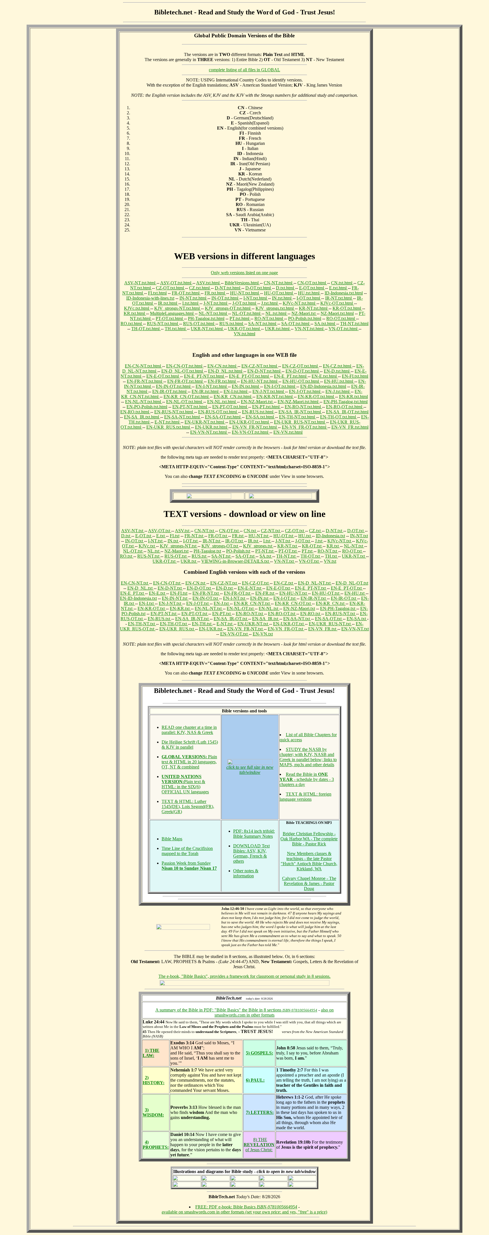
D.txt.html (285, 287)
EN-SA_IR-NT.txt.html (300, 411)
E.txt (161, 535)
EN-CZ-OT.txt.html (300, 366)
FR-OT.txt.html (186, 293)
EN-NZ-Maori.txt (257, 401)
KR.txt (333, 546)
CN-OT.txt (229, 530)
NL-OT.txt (133, 551)
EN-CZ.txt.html (337, 366)
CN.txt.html (342, 282)
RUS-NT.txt (148, 556)
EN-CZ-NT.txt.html (259, 366)
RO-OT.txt (352, 551)
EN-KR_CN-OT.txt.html (187, 396)
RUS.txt (199, 556)
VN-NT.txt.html (310, 328)
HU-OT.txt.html (279, 293)
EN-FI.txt (178, 593)
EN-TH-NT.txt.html (297, 416)
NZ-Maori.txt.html (337, 313)
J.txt (319, 540)
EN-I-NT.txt (234, 598)
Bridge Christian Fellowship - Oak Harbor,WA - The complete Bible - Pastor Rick (309, 838)
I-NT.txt (156, 540)
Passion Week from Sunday (189, 866)
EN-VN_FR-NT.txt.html (255, 427)
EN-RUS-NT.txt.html (174, 411)
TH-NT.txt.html (354, 323)
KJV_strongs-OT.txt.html (228, 308)
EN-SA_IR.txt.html (142, 416)
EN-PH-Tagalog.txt (338, 608)
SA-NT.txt (221, 556)
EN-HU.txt (355, 593)
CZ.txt (315, 530)
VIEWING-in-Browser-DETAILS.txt (235, 561)
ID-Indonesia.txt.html (344, 293)
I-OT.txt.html (309, 298)
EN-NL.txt (269, 608)
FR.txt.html (215, 293)
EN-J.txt (222, 603)
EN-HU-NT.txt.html (259, 381)
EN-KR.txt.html (353, 396)
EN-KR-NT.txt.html (275, 396)
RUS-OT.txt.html (199, 323)
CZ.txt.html (200, 287)
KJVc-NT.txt (339, 540)
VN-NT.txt (284, 561)
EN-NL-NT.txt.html (143, 401)
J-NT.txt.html (215, 303)
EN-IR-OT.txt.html (170, 391)
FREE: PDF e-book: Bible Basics (246, 1206)
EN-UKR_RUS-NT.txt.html (300, 422)
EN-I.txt (147, 603)
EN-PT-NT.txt (164, 613)
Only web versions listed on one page (244, 272)
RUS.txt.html (231, 323)
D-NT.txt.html (228, 287)
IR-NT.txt (212, 540)
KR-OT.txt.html (347, 308)
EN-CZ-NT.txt (224, 583)
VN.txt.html (244, 333)
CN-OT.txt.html (312, 282)
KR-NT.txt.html (314, 308)
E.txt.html (338, 287)
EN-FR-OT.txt (237, 593)
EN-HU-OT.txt (326, 593)
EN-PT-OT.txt (194, 613)
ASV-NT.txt (132, 530)
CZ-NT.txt (271, 530)
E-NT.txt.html (168, 422)
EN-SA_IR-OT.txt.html (347, 411)
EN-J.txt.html (338, 391)
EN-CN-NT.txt (135, 583)
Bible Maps (172, 838)
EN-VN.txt (263, 634)
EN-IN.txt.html (246, 386)
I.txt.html (191, 303)
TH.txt (331, 556)
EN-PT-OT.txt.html (230, 406)
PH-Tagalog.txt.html (206, 318)
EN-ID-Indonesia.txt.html (323, 386)
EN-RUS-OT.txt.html (218, 411)
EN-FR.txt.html (222, 381)
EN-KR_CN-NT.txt (252, 603)
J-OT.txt (303, 540)
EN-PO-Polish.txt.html (146, 406)
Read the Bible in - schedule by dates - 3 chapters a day (307, 779)
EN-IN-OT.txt (205, 598)
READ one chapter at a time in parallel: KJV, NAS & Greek (189, 730)
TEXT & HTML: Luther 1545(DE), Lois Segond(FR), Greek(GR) (188, 806)
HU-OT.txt (283, 535)
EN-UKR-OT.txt (289, 623)
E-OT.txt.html (312, 287)
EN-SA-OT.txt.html (223, 416)
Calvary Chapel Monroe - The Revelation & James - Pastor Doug (309, 883)
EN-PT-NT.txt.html (190, 406)
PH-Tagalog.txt (207, 551)
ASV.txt (182, 530)
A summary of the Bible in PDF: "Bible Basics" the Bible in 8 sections (236, 1010)
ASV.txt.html (208, 282)
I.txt (267, 540)
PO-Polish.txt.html (304, 318)
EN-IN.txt (259, 598)
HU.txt (305, 535)
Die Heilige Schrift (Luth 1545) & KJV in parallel (190, 744)
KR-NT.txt (287, 546)
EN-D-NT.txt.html (264, 371)
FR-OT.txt (218, 535)
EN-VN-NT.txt (355, 628)
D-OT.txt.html (258, 287)
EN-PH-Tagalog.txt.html (345, 401)
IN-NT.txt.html (193, 298)
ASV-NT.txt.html (140, 282)
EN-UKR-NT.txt (253, 623)
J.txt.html (270, 303)
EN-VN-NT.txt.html (209, 432)
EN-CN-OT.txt (167, 583)
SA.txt (265, 556)
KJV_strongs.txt (258, 546)
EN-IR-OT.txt (344, 598)
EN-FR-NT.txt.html (145, 381)
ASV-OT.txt (159, 530)
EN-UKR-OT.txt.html (249, 422)
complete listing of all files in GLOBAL (244, 69)
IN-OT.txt (134, 540)
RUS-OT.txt (176, 556)
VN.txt (330, 561)
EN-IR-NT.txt (314, 598)
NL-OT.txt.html (246, 313)
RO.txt (126, 556)
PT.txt (308, 551)
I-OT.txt (191, 540)
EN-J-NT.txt (170, 603)
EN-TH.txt (202, 623)
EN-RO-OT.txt (282, 613)
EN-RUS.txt (159, 618)
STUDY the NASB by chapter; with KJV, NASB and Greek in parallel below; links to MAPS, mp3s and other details (308, 757)
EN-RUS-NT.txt (340, 613)
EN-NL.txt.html (222, 401)
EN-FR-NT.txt (206, 593)
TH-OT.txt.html (146, 328)
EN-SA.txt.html (260, 416)
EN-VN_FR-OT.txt (286, 628)
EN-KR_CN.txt (331, 603)
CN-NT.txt (204, 530)
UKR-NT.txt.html (207, 328)
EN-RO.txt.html (135, 411)
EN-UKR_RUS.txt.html (168, 427)
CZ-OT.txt (295, 530)
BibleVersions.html (242, 282)
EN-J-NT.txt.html (268, 391)
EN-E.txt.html (325, 376)
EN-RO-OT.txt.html (344, 406)
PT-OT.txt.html (170, 318)
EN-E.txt (157, 593)
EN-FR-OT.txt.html (185, 381)
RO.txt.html (132, 323)
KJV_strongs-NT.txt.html (177, 308)
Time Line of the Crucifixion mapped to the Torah (187, 851)
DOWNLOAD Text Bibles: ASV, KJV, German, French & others (251, 853)
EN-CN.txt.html (222, 366)
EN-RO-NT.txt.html (303, 406)
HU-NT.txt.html (245, 293)
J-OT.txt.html (244, 303)
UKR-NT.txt (354, 556)
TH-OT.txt (311, 556)
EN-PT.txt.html (266, 406)
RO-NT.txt (328, 551)
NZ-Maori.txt (304, 313)
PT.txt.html (240, 318)
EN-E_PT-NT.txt (311, 588)
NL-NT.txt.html (213, 313)
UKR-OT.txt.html (244, 328)
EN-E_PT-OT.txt (347, 588)
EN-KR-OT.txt (152, 608)
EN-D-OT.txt (199, 588)
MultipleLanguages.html (172, 313)
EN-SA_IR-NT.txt (192, 618)
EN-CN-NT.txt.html (143, 366)
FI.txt (174, 535)
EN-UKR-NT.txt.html (205, 422)
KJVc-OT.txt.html (337, 303)
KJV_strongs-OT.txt (220, 546)
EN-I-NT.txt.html (212, 386)
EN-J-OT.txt (198, 603)
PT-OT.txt (288, 551)
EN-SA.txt (357, 618)
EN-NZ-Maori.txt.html (298, 401)
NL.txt (153, 551)
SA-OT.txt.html (295, 323)
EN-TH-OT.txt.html (338, 416)
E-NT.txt (224, 623)
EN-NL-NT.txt (209, 608)
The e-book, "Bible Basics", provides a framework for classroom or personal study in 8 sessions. (244, 976)
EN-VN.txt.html (288, 432)
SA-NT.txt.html (262, 323)
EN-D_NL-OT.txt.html (182, 371)
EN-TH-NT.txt (142, 623)
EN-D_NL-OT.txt (352, 583)
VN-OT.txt (309, 561)
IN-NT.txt (359, 535)
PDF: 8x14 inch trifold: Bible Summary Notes (254, 834)
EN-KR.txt (180, 608)
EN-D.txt (225, 588)
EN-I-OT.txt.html (280, 386)
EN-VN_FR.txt (322, 628)
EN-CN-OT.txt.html (184, 366)
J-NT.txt (283, 540)
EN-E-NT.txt (250, 588)
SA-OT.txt (245, 556)
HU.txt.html (309, 293)
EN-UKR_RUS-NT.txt (330, 623)
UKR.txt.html (278, 328)
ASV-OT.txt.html (176, 282)
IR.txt (253, 540)
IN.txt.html (282, 298)
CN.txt (250, 530)
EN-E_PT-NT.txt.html (204, 376)
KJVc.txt (147, 546)
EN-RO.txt (310, 613)
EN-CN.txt (195, 583)
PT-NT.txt (264, 551)
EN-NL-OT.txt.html (184, 401)
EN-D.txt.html (337, 371)
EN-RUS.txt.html (258, 411)
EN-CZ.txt (284, 583)
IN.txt (173, 540)
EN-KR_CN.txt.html (233, 396)
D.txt (126, 535)
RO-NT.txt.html (269, 318)
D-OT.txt (356, 530)
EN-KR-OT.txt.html (316, 396)
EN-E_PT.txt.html (291, 376)
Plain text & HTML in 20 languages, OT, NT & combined (189, 761)
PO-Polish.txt (238, 551)
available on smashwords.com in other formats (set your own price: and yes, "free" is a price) (244, 1212)
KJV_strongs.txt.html (275, 308)
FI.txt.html (157, 293)
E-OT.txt (143, 535)
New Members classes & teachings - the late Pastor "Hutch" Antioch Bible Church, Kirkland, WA (309, 861)
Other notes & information (245, 873)
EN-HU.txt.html (339, 381)
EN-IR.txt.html (206, 391)
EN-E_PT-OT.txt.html (249, 376)
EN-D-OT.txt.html (303, 371)
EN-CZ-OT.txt (256, 583)
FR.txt (238, 535)
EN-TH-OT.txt (174, 623)
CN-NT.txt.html (278, 282)
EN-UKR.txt (211, 628)
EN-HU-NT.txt (293, 593)
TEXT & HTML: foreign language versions (305, 797)
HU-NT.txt (258, 535)
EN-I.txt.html (236, 391)
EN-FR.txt (265, 593)
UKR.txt (189, 561)
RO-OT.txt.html (341, 318)
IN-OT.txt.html (225, 298)
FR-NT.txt (194, 535)
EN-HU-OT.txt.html (301, 381)
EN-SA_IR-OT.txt (231, 618)
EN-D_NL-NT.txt (315, 583)
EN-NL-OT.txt (241, 608)
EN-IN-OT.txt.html (174, 386)
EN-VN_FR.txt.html (349, 427)
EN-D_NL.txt (140, 588)
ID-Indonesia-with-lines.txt (150, 298)
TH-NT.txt (286, 556)
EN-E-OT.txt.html (163, 376)
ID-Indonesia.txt (330, 535)
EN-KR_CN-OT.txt (293, 603)
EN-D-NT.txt (170, 588)
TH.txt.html (176, 328)
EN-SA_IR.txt (265, 618)
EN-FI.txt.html (355, 376)
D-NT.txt (334, 530)
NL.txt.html (276, 313)
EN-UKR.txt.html (211, 427)
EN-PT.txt (222, 613)
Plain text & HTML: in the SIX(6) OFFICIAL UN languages (185, 784)
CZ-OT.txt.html (170, 287)
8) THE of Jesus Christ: (259, 1144)
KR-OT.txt (312, 546)
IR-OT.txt (234, 540)
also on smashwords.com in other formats (274, 1012)
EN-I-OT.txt (285, 598)
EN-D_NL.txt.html (225, 371)
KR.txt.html (135, 313)
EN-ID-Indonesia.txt (138, 598)
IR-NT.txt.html (339, 298)
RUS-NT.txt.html (163, 323)
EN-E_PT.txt (132, 593)
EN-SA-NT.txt (297, 618)
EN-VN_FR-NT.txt (245, 628)
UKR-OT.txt (165, 561)
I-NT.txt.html (255, 298)
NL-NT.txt (354, 546)
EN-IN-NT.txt (175, 598)
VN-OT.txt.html (344, 328)
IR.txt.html (168, 303)
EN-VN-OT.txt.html (250, 432)
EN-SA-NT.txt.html (182, 416)
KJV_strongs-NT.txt (179, 546)
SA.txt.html (325, 323)
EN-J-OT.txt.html (305, 391)
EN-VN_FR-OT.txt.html (304, 427)
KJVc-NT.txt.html (299, 303)
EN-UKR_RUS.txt (177, 628)
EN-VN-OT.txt (234, 634)
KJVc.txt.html (137, 308)
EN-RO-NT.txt (250, 613)
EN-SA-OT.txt (329, 618)
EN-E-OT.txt (278, 588)
